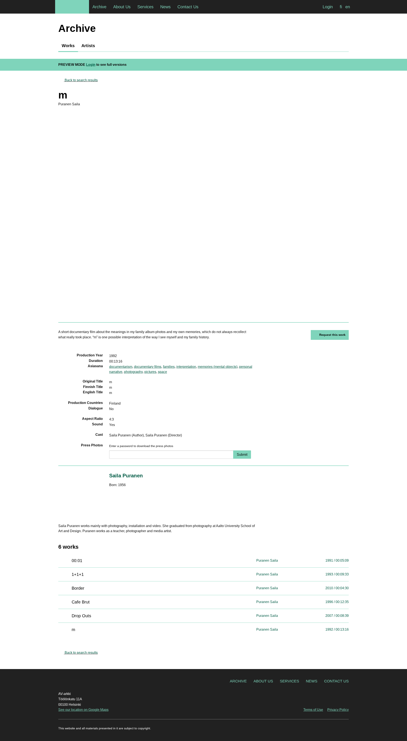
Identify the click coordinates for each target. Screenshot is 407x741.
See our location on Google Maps (83, 709)
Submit (242, 454)
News (311, 681)
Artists (88, 45)
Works (68, 45)
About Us (263, 681)
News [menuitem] (165, 6)
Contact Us (336, 681)
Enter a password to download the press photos (141, 446)
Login (328, 6)
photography (133, 372)
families (169, 366)
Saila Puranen (126, 475)
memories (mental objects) (217, 366)
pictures (150, 372)
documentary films (147, 366)
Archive (238, 681)
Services (289, 681)
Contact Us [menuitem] (187, 6)
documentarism (120, 366)
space (162, 372)
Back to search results (81, 80)
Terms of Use (313, 709)
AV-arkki (72, 7)
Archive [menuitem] (99, 6)
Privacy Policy (338, 709)
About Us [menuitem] (122, 6)
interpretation (186, 366)
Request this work (332, 334)
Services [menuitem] (145, 6)
